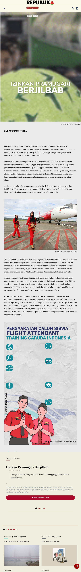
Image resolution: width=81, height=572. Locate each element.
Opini (35, 16)
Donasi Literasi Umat (40, 498)
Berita (29, 16)
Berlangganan (32, 8)
